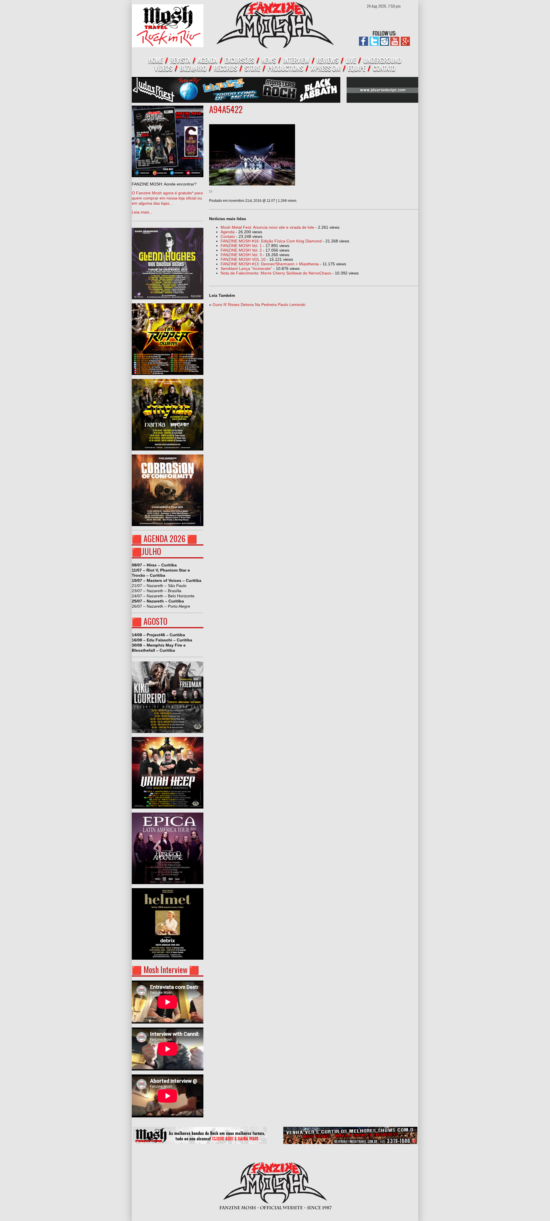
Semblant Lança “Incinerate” (246, 268)
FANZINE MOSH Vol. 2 (241, 250)
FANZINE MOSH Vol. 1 (241, 245)
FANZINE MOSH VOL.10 (243, 259)
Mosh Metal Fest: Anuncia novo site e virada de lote (267, 227)
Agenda (228, 232)
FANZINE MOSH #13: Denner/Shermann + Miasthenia (270, 264)
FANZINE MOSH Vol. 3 (241, 254)
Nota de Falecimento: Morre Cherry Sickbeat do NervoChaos (276, 273)
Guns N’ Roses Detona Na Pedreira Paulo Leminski (259, 304)
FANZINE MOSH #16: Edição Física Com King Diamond (271, 241)
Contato (228, 236)
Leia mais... (167, 198)
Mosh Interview (165, 969)
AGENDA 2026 (164, 538)
